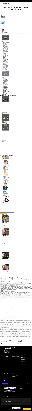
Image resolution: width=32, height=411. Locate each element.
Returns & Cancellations (15, 356)
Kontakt (22, 349)
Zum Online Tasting (5, 113)
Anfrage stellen (1, 290)
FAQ (21, 355)
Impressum (14, 352)
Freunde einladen (6, 380)
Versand (13, 354)
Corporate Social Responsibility (23, 353)
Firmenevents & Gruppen (24, 369)
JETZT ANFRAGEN (4, 69)
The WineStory (23, 359)
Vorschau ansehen (4, 112)
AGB (13, 349)
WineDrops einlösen (7, 378)
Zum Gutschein (4, 94)
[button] (2, 3)
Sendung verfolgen (8, 401)
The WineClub (23, 357)
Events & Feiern (23, 361)
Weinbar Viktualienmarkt (23, 364)
